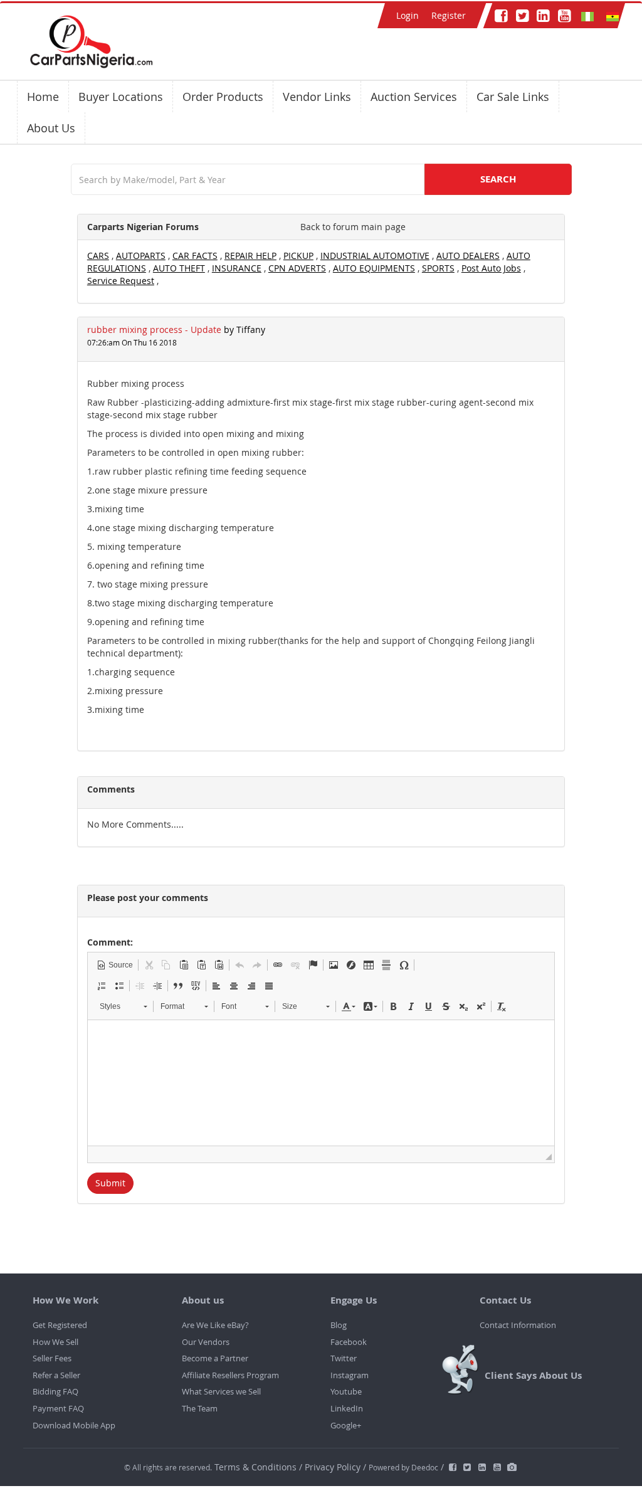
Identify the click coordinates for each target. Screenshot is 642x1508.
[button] (115, 965)
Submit (110, 1183)
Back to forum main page (353, 227)
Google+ (345, 1425)
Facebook (348, 1341)
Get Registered (60, 1325)
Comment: (110, 942)
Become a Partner (215, 1358)
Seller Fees (52, 1358)
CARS (98, 255)
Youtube (346, 1391)
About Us (51, 127)
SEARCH (498, 179)
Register (448, 15)
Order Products (222, 96)
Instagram (349, 1375)
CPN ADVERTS (297, 268)
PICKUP (298, 255)
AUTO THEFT (179, 268)
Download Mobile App (74, 1425)
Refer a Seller (56, 1375)
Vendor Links (317, 96)
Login (407, 15)
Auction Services (414, 96)
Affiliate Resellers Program (230, 1375)
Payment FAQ (58, 1408)
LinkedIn (346, 1408)
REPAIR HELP (250, 255)
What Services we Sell (221, 1391)
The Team (200, 1408)
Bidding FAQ (55, 1391)
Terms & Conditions (256, 1467)
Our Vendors (205, 1341)
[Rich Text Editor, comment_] (321, 1083)
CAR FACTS (195, 255)
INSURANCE (236, 268)
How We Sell (55, 1341)
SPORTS (438, 268)
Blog (338, 1325)
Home (43, 96)
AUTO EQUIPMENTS (374, 268)
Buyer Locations (120, 96)
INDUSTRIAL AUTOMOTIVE (374, 255)
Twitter (343, 1358)
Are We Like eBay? (215, 1325)
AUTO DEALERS (468, 255)
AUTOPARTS (141, 255)
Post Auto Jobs (491, 268)
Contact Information (518, 1325)
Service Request (120, 281)
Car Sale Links (512, 96)
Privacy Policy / (335, 1467)
